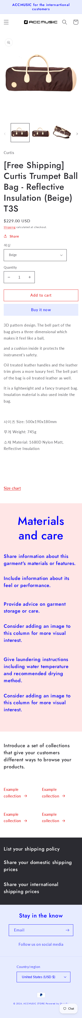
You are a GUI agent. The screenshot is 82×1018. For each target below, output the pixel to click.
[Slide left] (5, 134)
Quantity (10, 267)
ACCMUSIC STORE (34, 1003)
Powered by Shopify (57, 1003)
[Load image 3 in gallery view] (62, 132)
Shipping (9, 227)
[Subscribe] (67, 930)
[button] (6, 22)
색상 (7, 245)
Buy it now (41, 309)
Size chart (12, 488)
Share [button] (14, 236)
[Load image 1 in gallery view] (20, 132)
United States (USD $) (38, 977)
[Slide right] (77, 134)
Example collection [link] (12, 792)
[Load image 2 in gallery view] (41, 132)
